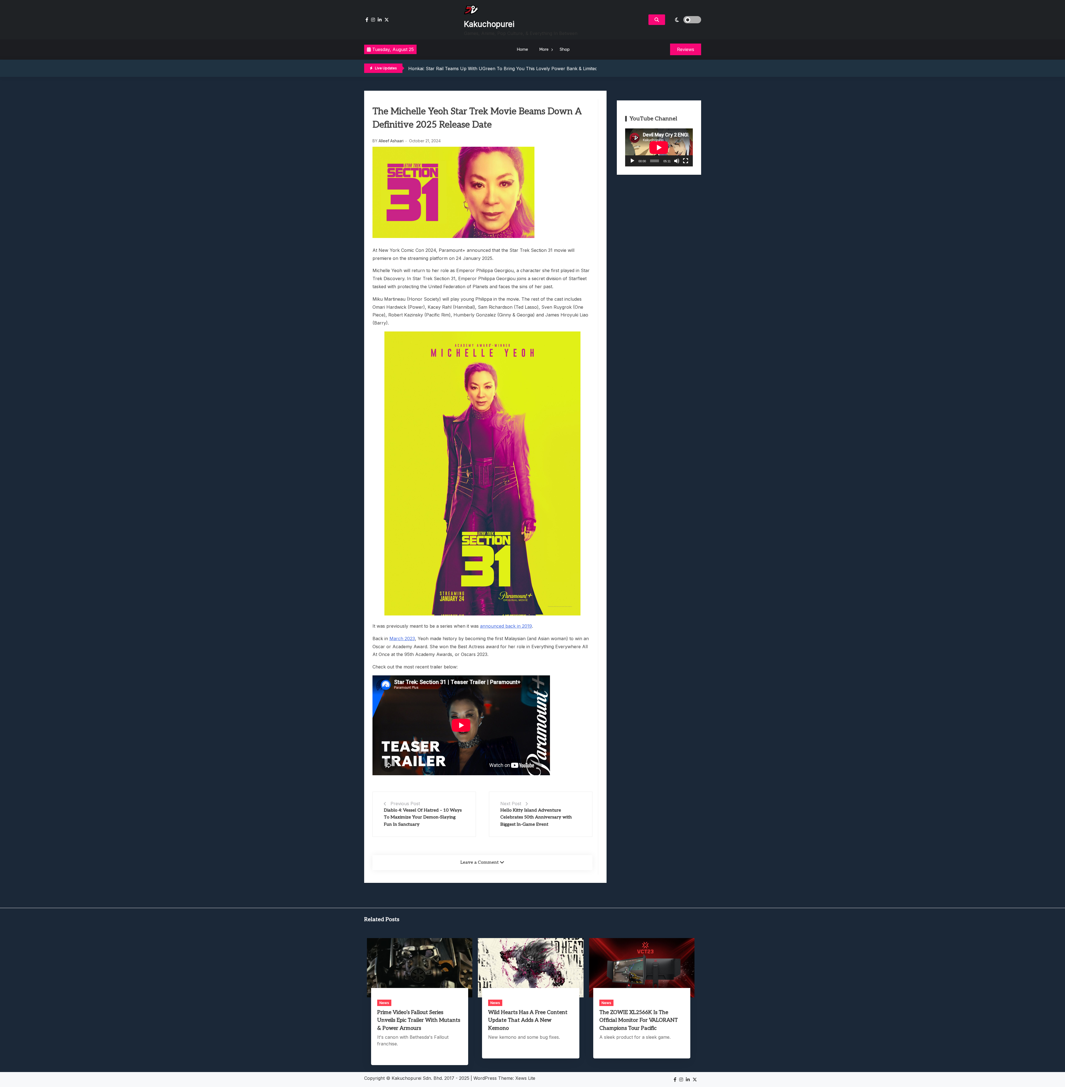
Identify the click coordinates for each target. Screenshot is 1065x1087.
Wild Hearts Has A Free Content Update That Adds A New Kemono (527, 1020)
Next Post (510, 803)
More (544, 49)
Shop (565, 49)
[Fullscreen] (685, 161)
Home (522, 49)
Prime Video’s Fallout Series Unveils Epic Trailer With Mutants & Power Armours (418, 1020)
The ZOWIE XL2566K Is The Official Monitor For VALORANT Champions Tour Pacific (638, 1020)
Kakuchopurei (489, 24)
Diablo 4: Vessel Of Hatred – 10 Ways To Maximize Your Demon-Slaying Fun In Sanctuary (423, 817)
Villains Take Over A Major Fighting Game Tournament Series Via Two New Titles (493, 68)
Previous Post (405, 803)
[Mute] (676, 161)
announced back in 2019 (506, 626)
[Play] (632, 161)
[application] (659, 147)
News (384, 1002)
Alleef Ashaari (391, 140)
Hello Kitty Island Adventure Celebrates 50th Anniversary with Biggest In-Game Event (536, 817)
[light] (684, 19)
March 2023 (402, 638)
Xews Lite (525, 1078)
